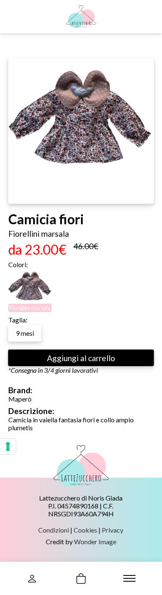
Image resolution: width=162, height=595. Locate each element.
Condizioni (53, 530)
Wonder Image (95, 541)
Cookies (85, 530)
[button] (144, 130)
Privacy (112, 530)
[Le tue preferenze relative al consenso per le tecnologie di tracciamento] (8, 446)
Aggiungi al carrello (81, 358)
